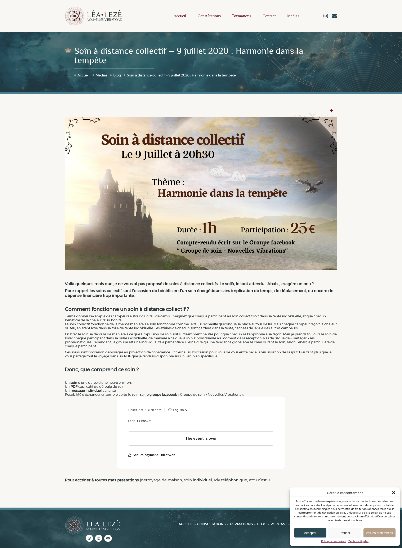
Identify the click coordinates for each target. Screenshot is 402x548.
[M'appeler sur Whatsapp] (89, 538)
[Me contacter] (334, 16)
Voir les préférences (379, 533)
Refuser (344, 533)
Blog (117, 75)
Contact (269, 16)
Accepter (310, 533)
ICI (270, 480)
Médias (293, 16)
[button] (394, 493)
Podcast (279, 524)
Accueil (180, 16)
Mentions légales (358, 541)
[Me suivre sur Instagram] (325, 16)
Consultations (209, 16)
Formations (241, 16)
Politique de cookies (333, 541)
